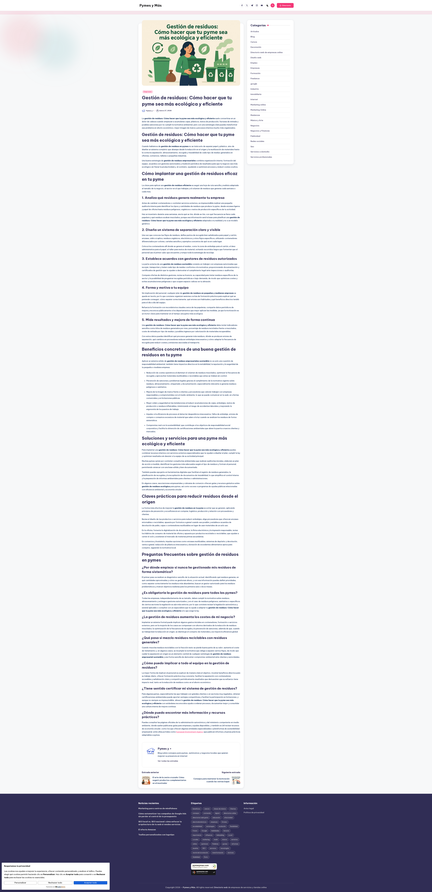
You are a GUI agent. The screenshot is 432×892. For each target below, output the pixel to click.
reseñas (195, 848)
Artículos (255, 31)
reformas (235, 844)
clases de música (220, 809)
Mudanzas (255, 115)
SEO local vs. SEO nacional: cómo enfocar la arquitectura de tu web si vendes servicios (160, 823)
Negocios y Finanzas (260, 131)
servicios (213, 848)
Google (204, 831)
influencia (209, 835)
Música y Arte (257, 120)
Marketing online (258, 104)
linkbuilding (220, 835)
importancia (197, 835)
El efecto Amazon (147, 829)
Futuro (195, 831)
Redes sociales (257, 141)
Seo (252, 146)
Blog (253, 36)
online (195, 844)
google (254, 84)
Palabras (215, 844)
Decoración (256, 47)
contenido (207, 813)
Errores (224, 822)
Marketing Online (258, 110)
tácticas (231, 853)
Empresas (148, 92)
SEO (204, 848)
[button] (285, 5)
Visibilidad (196, 857)
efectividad (228, 817)
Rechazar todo (55, 882)
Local (230, 835)
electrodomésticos (199, 822)
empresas (214, 822)
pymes (225, 844)
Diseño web (256, 57)
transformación (217, 853)
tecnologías (224, 848)
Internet (254, 99)
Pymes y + (164, 748)
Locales (195, 839)
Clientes (233, 809)
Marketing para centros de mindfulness (157, 808)
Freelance (255, 78)
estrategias (210, 826)
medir (216, 839)
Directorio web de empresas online (267, 52)
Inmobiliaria (256, 94)
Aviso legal (249, 808)
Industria (255, 89)
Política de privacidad (254, 812)
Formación (255, 73)
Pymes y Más (151, 5)
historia (226, 831)
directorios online (230, 813)
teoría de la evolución (200, 853)
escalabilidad (197, 826)
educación (216, 817)
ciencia (206, 809)
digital (217, 813)
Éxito (206, 857)
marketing (206, 839)
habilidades (215, 831)
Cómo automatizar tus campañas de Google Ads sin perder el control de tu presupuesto (162, 815)
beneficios (196, 809)
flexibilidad (234, 826)
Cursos (254, 42)
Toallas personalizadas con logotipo (156, 834)
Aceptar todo (90, 882)
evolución (222, 826)
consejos (196, 813)
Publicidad (255, 136)
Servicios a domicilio (260, 151)
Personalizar (20, 882)
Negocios (255, 125)
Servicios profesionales (261, 157)
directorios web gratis (200, 817)
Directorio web (221, 887)
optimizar (204, 844)
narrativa (234, 839)
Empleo (254, 63)
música (224, 839)
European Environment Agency (189, 732)
